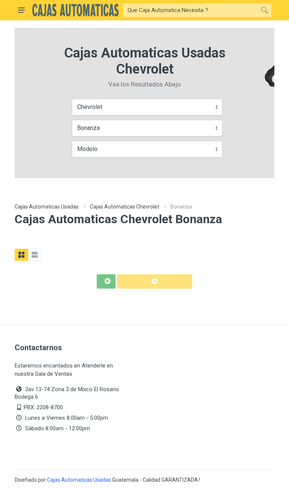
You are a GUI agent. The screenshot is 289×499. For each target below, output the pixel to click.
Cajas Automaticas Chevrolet (124, 207)
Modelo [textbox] (87, 149)
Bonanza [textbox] (88, 128)
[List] (34, 255)
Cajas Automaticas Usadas (47, 207)
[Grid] (21, 255)
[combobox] (147, 107)
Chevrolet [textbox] (89, 106)
